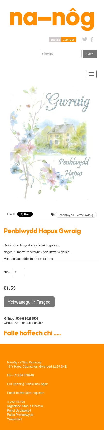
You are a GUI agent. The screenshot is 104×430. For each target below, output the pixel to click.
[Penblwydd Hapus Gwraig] (52, 144)
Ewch (90, 54)
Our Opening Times (20, 384)
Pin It (11, 214)
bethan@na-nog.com (30, 392)
